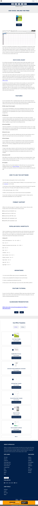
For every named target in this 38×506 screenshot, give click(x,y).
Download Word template (16, 357)
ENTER (19, 24)
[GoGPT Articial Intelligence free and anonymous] (12, 4)
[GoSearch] (16, 4)
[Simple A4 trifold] (17, 411)
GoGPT (5, 491)
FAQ (5, 474)
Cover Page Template (16, 339)
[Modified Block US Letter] (17, 351)
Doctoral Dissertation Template (16, 398)
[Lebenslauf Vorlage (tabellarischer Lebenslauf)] (17, 366)
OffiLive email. (5, 80)
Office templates (16, 166)
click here (6, 183)
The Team (5, 457)
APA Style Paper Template (16, 383)
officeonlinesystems (6, 308)
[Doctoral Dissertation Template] (17, 396)
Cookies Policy (6, 467)
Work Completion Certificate (16, 427)
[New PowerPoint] (25, 4)
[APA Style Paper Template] (17, 381)
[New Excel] (22, 4)
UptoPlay (29, 460)
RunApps (29, 470)
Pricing (5, 470)
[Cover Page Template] (17, 337)
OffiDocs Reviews (17, 500)
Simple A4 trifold (16, 412)
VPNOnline (30, 465)
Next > (22, 312)
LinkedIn (11, 482)
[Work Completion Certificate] (17, 425)
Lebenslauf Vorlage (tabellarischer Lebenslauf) (16, 368)
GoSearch (6, 489)
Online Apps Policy (7, 462)
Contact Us (6, 460)
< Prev (16, 312)
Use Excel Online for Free (19, 10)
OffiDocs (29, 457)
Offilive (5, 494)
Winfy (29, 467)
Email (16, 482)
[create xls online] (19, 18)
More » (16, 436)
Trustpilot (6, 477)
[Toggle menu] (1, 1)
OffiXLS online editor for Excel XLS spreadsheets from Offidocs (14, 307)
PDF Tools (6, 492)
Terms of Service (7, 465)
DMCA (5, 472)
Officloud (29, 472)
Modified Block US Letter (16, 353)
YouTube (6, 482)
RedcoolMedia (30, 462)
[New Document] (19, 4)
